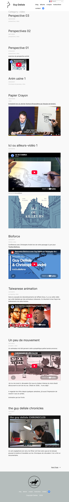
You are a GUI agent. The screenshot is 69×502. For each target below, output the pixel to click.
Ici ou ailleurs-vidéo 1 (22, 145)
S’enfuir (10, 242)
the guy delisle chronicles (25, 408)
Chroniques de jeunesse (15, 84)
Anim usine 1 (17, 78)
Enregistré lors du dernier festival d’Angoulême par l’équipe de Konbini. (32, 104)
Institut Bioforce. (14, 247)
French (53, 1)
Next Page (56, 467)
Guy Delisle (19, 4)
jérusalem (11, 345)
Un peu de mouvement (24, 340)
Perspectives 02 (19, 31)
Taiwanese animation (22, 288)
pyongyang (11, 294)
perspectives (12, 21)
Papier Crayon (18, 95)
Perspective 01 (18, 48)
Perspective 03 (18, 15)
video (17, 21)
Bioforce (14, 236)
